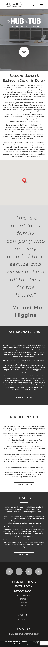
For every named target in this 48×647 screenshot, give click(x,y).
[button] (25, 180)
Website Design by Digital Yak (18, 642)
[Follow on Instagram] (28, 571)
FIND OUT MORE (24, 397)
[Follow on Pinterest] (38, 571)
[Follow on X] (19, 571)
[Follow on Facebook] (9, 571)
